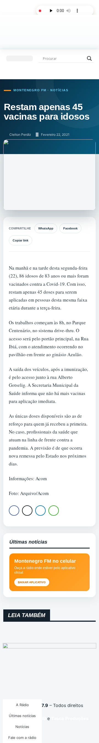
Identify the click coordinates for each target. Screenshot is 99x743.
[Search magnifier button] (89, 58)
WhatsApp (45, 228)
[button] (19, 58)
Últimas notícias (22, 715)
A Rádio (22, 705)
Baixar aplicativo (32, 582)
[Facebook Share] (14, 510)
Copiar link (20, 240)
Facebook (70, 228)
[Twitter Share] (27, 510)
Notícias (22, 726)
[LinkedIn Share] (40, 510)
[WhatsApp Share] (53, 510)
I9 (43, 718)
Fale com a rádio (22, 737)
